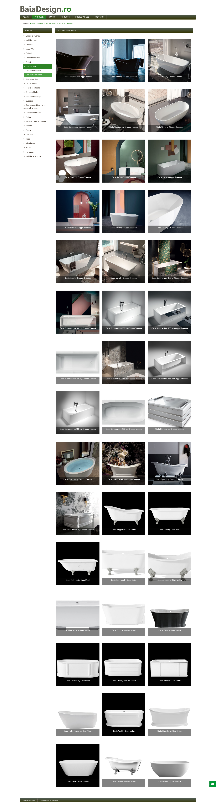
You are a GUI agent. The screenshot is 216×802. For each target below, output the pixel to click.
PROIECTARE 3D (82, 17)
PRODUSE (39, 17)
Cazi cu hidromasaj (33, 71)
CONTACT (99, 17)
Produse (39, 23)
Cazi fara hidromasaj (64, 23)
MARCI (52, 17)
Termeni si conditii (29, 800)
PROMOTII (65, 17)
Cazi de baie (50, 23)
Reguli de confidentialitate (49, 800)
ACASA (26, 17)
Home (32, 23)
